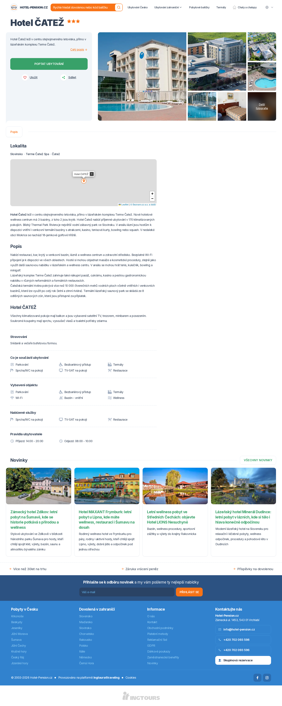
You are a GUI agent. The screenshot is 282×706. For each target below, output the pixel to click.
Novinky (152, 663)
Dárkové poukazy (158, 651)
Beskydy (16, 622)
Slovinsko (85, 628)
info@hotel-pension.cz (239, 629)
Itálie (82, 651)
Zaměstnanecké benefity (163, 657)
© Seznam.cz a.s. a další (143, 204)
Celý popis (77, 49)
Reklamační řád (157, 639)
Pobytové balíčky (199, 7)
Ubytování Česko (138, 7)
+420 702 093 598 (236, 639)
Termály (221, 7)
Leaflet (124, 204)
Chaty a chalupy (247, 7)
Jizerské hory (19, 663)
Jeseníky (16, 628)
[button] (84, 181)
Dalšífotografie (262, 106)
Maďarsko (86, 622)
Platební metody (157, 634)
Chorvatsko (86, 634)
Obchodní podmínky (160, 628)
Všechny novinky (258, 460)
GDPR (151, 645)
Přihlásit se (189, 592)
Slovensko (86, 616)
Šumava (16, 639)
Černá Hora (86, 663)
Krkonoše (17, 616)
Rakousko (85, 639)
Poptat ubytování (49, 64)
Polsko (83, 645)
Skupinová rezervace (237, 660)
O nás (151, 616)
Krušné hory (19, 651)
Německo (85, 657)
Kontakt (152, 622)
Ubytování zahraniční (166, 7)
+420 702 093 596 (236, 650)
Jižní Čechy (18, 645)
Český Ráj (17, 657)
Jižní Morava (19, 634)
